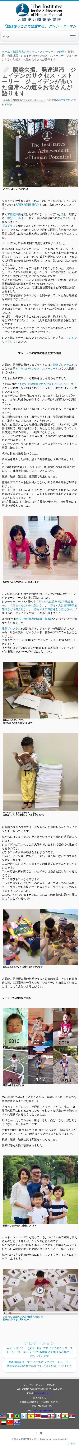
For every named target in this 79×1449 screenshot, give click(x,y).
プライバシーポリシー (34, 1384)
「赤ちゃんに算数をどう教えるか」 (52, 609)
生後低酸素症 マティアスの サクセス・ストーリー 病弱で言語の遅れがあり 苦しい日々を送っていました (40, 1365)
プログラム (8, 226)
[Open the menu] (73, 36)
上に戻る (71, 1443)
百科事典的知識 (32, 619)
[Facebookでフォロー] (4, 37)
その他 (60, 51)
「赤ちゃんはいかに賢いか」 (27, 605)
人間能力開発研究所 (27, 204)
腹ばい (11, 218)
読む (63, 214)
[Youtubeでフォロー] (8, 37)
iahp (9, 104)
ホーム (6, 51)
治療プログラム (62, 364)
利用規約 (51, 1384)
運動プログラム (11, 628)
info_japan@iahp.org (43, 1410)
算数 (47, 619)
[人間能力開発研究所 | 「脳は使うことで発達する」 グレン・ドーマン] (39, 12)
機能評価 (15, 214)
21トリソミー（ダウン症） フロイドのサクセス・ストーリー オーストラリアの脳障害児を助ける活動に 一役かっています (39, 1352)
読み (18, 619)
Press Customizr (59, 1438)
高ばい (22, 218)
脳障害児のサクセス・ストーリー (33, 51)
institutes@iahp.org (43, 1393)
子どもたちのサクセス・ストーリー (34, 368)
